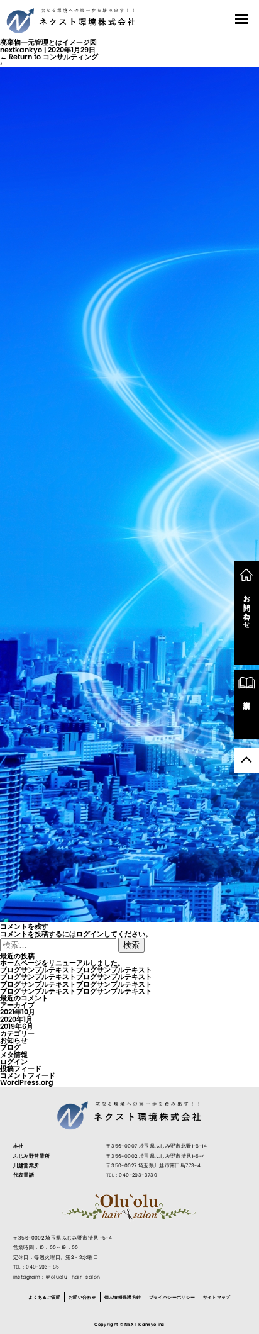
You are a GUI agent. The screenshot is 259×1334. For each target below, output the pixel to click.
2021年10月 (17, 1012)
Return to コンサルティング (49, 57)
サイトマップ (217, 1296)
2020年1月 (16, 1019)
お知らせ (14, 1040)
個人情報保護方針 (122, 1296)
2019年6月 (16, 1026)
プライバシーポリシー (172, 1296)
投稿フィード (20, 1068)
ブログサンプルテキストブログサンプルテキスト (76, 970)
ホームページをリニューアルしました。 (62, 963)
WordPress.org (26, 1082)
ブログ (10, 1047)
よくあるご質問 (44, 1296)
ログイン (90, 934)
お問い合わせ (82, 1296)
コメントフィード (27, 1075)
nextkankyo (21, 50)
